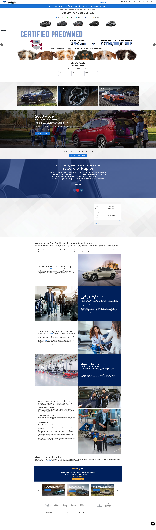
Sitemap (65, 520)
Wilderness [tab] (97, 17)
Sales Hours (97, 211)
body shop (99, 382)
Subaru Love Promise (63, 2)
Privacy (69, 520)
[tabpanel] (53, 499)
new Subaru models (48, 469)
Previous (36, 24)
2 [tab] (79, 506)
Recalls (72, 520)
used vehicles (90, 309)
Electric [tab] (79, 17)
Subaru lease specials (46, 349)
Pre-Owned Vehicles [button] (31, 2)
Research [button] (53, 2)
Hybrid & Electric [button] (38, 2)
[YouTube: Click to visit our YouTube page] (78, 198)
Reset (87, 86)
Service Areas (76, 520)
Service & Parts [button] (48, 2)
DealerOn (62, 520)
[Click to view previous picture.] (7, 49)
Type (60, 81)
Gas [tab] (88, 17)
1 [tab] (77, 506)
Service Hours (97, 229)
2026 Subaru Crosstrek (54, 277)
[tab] (68, 77)
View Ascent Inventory (43, 142)
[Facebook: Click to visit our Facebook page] (74, 198)
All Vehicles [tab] (60, 17)
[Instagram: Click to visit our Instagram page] (81, 198)
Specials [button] (20, 2)
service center (87, 378)
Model (86, 81)
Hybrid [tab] (70, 17)
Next (120, 24)
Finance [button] (43, 2)
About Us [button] (57, 2)
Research (81, 520)
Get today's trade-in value (78, 164)
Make (73, 81)
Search (94, 86)
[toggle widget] (153, 523)
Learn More (78, 192)
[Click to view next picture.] (149, 49)
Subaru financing (50, 342)
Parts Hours (97, 231)
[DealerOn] (48, 520)
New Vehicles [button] (24, 2)
